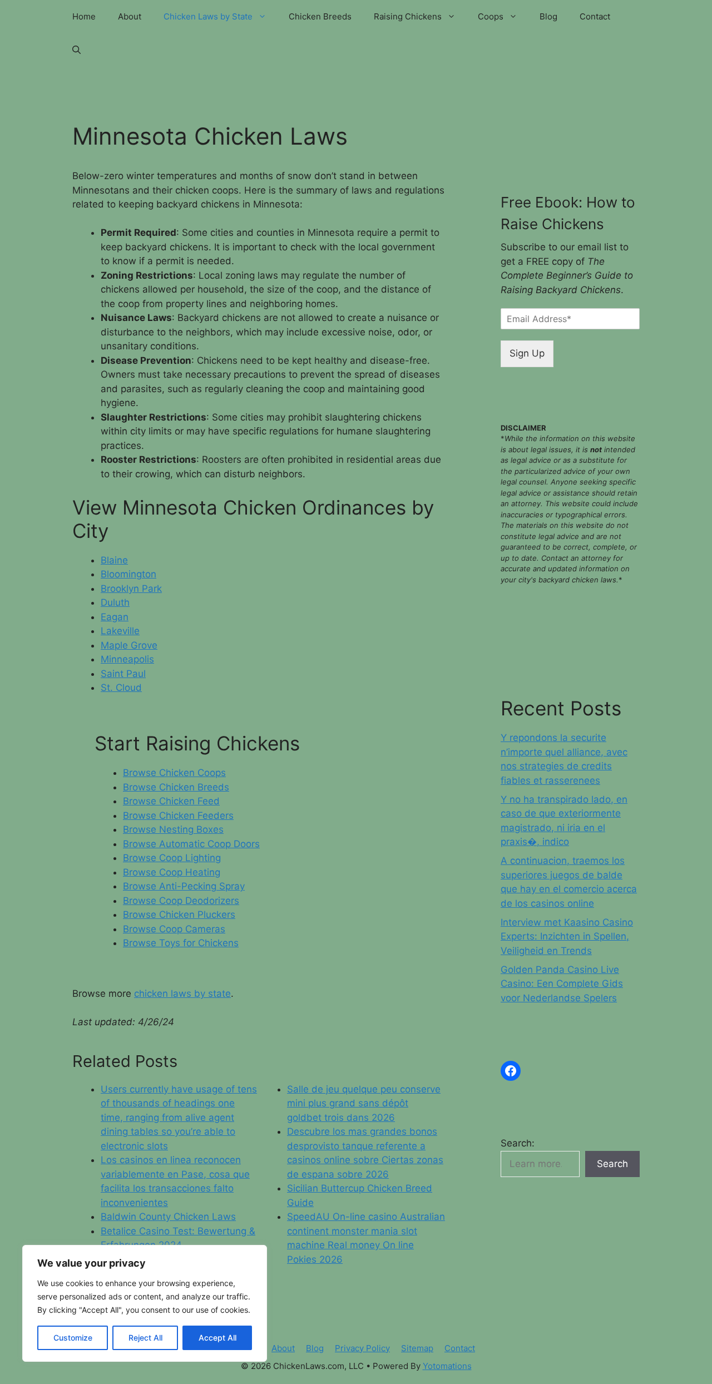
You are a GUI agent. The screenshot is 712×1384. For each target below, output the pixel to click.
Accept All (217, 1337)
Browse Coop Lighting (172, 857)
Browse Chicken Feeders (178, 815)
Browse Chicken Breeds (176, 787)
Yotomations (447, 1366)
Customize (72, 1337)
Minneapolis (127, 659)
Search (612, 1163)
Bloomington (128, 574)
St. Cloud (121, 687)
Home (84, 16)
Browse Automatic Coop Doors (191, 843)
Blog (548, 16)
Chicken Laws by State (208, 16)
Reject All (145, 1337)
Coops (490, 16)
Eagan (114, 616)
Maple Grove (129, 645)
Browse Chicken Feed (171, 801)
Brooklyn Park (131, 588)
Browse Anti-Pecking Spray (184, 886)
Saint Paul (123, 673)
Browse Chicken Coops (174, 772)
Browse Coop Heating (171, 872)
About (129, 16)
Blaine (114, 560)
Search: (518, 1143)
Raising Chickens (408, 16)
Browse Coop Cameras (174, 929)
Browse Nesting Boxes (173, 829)
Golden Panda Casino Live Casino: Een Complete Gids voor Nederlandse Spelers (562, 984)
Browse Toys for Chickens (181, 942)
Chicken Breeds (320, 16)
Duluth (115, 602)
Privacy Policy (362, 1348)
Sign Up (527, 353)
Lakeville (120, 630)
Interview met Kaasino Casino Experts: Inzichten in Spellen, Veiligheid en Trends (567, 936)
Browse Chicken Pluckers (179, 914)
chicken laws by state (182, 993)
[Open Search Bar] (76, 50)
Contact (595, 16)
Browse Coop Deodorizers (181, 900)
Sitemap (417, 1348)
